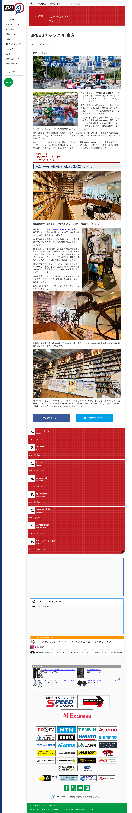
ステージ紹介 (54, 3)
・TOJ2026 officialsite (11, 19)
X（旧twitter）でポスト (94, 417)
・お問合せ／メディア (12, 59)
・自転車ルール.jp (10, 63)
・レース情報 (9, 29)
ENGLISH (8, 82)
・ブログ (7, 39)
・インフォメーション (12, 24)
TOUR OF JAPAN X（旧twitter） (49, 601)
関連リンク (51, 806)
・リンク (7, 54)
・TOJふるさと (9, 49)
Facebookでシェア (51, 417)
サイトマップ (43, 806)
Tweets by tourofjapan (39, 606)
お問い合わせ (33, 806)
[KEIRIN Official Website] (68, 778)
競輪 (73, 796)
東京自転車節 (39, 647)
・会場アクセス (10, 34)
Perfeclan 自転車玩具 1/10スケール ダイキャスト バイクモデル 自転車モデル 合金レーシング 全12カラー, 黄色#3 (73, 642)
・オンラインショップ (12, 44)
